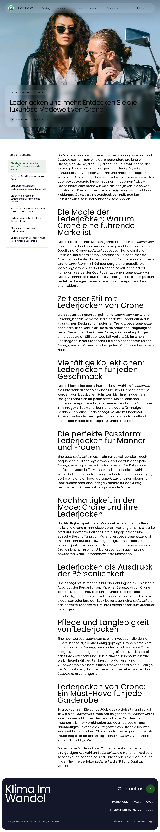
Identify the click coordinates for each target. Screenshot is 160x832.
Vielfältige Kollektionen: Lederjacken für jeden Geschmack (28, 187)
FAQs (149, 802)
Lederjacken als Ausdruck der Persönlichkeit (26, 220)
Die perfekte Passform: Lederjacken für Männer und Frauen (25, 198)
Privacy (131, 821)
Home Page (120, 802)
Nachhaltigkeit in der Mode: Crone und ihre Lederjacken (28, 210)
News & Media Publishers (29, 92)
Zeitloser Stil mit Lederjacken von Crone (28, 177)
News (137, 802)
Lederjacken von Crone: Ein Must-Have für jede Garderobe (28, 239)
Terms (141, 821)
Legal (151, 821)
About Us (119, 821)
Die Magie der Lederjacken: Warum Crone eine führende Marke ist (25, 166)
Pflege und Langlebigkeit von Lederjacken (26, 229)
